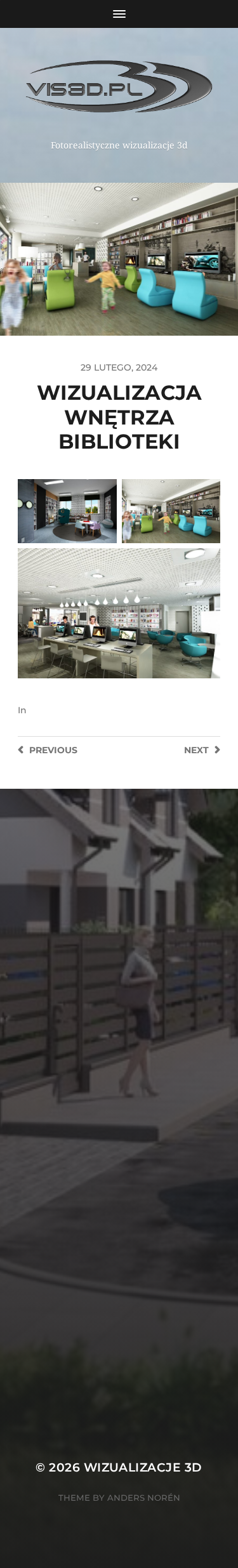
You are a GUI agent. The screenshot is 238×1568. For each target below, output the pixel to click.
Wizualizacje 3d (143, 1467)
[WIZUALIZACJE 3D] (119, 88)
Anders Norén (143, 1497)
